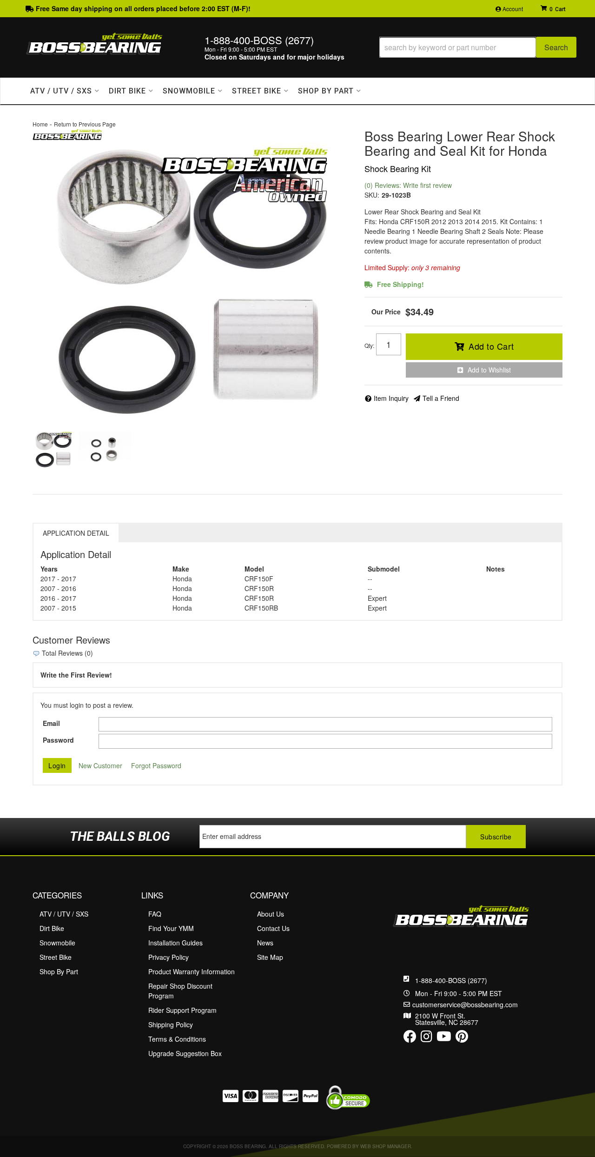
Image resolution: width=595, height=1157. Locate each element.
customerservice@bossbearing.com (465, 1004)
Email (51, 723)
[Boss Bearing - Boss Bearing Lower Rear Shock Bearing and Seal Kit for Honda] (67, 133)
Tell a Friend (441, 398)
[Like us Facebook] (409, 1038)
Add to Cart (491, 346)
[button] (477, 47)
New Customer (100, 765)
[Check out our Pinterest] (462, 1038)
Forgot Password (156, 765)
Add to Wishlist (489, 369)
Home (40, 124)
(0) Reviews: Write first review (408, 185)
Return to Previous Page (85, 124)
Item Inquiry (391, 398)
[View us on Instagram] (426, 1038)
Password (58, 740)
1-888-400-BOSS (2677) (451, 980)
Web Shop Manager (385, 1146)
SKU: (371, 194)
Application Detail (76, 533)
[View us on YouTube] (443, 1038)
